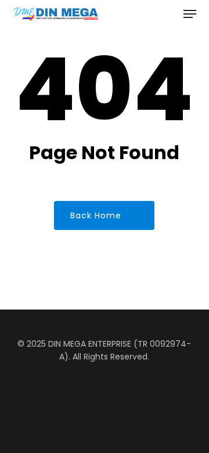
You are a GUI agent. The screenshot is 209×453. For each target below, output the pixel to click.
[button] (189, 14)
